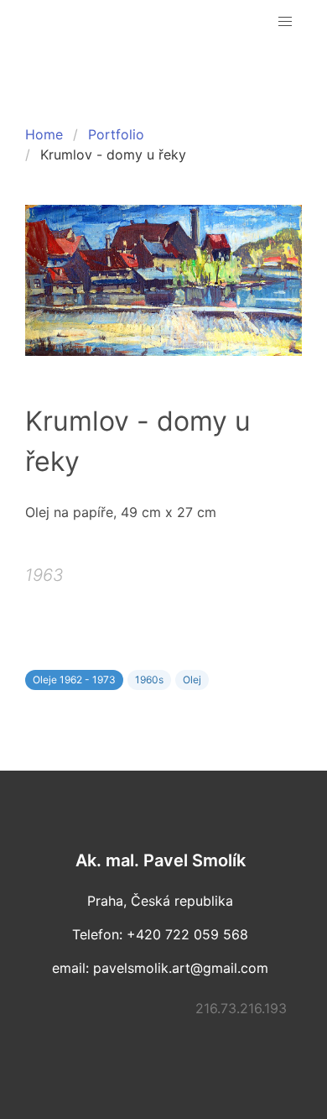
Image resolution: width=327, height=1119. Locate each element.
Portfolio (116, 134)
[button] (285, 22)
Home (44, 134)
